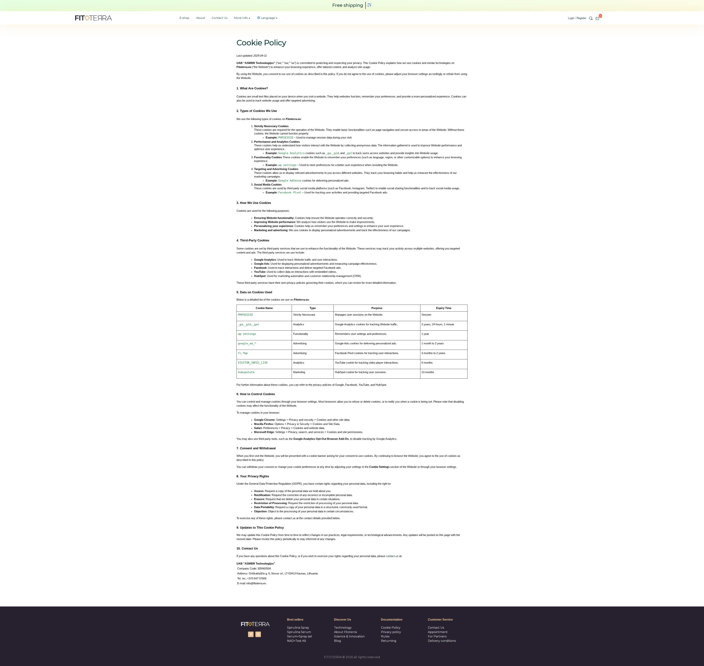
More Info (241, 18)
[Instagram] (258, 634)
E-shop (184, 18)
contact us (392, 556)
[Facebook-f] (251, 634)
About (200, 18)
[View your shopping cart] (597, 18)
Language (267, 18)
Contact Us (219, 18)
